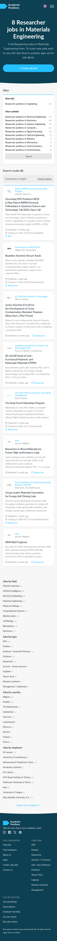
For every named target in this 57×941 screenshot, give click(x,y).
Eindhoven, (20, 487)
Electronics (9, 630)
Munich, (19, 193)
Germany (27, 193)
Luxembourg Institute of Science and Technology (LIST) (31, 347)
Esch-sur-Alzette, (23, 350)
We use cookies (14, 932)
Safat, (18, 398)
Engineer (8, 671)
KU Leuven (9, 752)
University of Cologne (14, 792)
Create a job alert (29, 68)
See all (28, 156)
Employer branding (11, 911)
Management (37, 889)
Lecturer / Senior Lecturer (15, 666)
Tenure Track (10, 676)
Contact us (8, 869)
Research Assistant (39, 884)
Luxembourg (36, 350)
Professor (9, 656)
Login (5, 859)
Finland (7, 736)
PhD (9, 236)
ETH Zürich (9, 772)
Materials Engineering (14, 600)
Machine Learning (12, 585)
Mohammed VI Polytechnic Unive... (20, 762)
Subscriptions (9, 906)
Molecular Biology (12, 605)
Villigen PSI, (20, 250)
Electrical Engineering (14, 595)
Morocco (8, 726)
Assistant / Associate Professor (18, 651)
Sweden (8, 701)
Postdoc (8, 646)
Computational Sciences (15, 610)
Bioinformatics (11, 615)
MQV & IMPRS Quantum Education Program (31, 190)
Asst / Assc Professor (40, 864)
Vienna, (18, 299)
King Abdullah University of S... (18, 797)
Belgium (25, 443)
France (7, 741)
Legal (5, 932)
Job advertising (10, 901)
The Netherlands (32, 487)
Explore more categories (27, 805)
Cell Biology (10, 620)
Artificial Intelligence (13, 590)
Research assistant (12, 681)
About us (7, 854)
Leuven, (18, 443)
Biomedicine (10, 626)
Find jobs (7, 844)
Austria (25, 299)
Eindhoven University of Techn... (18, 782)
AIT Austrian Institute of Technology (31, 296)
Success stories (10, 916)
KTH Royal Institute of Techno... (18, 777)
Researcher (12, 285)
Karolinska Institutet (13, 767)
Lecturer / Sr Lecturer (41, 859)
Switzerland (31, 250)
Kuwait (24, 398)
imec (17, 440)
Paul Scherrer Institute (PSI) (27, 247)
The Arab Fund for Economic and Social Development (33, 394)
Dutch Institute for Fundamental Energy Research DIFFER (33, 483)
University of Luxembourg (15, 757)
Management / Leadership (16, 686)
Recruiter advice (10, 921)
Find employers (10, 849)
